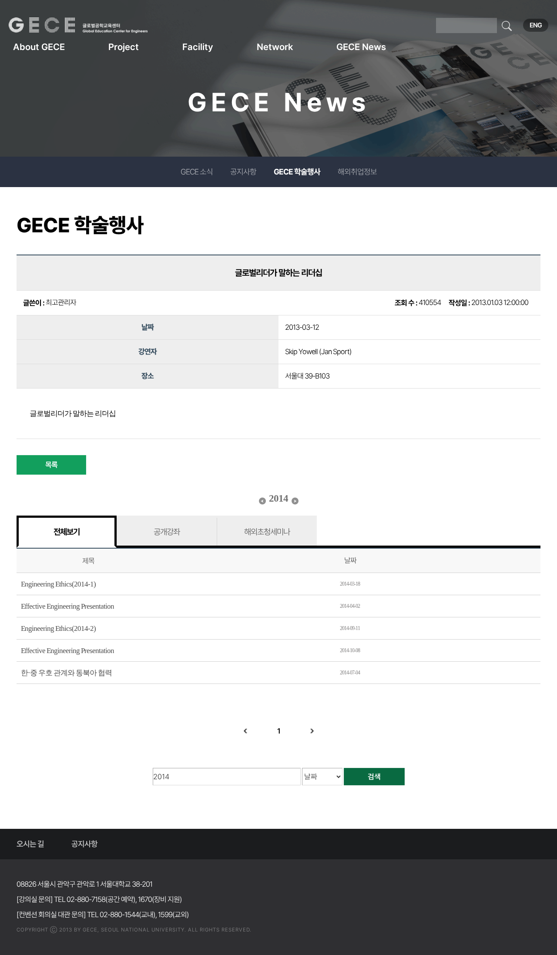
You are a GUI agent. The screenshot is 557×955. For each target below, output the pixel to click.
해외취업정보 (357, 171)
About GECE (39, 46)
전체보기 (67, 531)
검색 (374, 776)
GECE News (361, 46)
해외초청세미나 (267, 531)
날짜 (350, 560)
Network (275, 46)
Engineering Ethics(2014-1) (58, 584)
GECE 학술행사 (297, 171)
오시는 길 (30, 843)
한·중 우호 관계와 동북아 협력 (66, 673)
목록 (51, 464)
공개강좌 (167, 531)
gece (89, 25)
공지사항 (243, 171)
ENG (536, 25)
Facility (197, 46)
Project (123, 46)
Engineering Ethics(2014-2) (58, 628)
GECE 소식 (197, 171)
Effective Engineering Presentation (67, 606)
